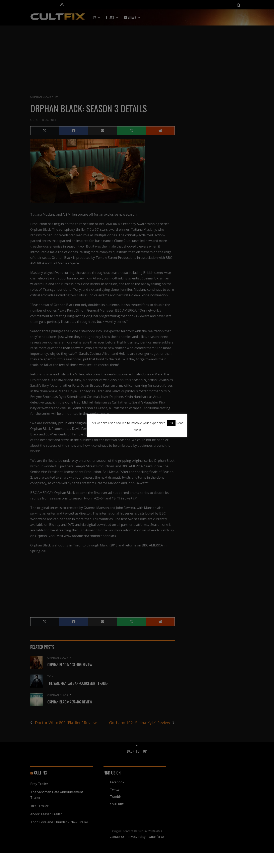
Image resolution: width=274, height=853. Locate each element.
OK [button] (171, 423)
